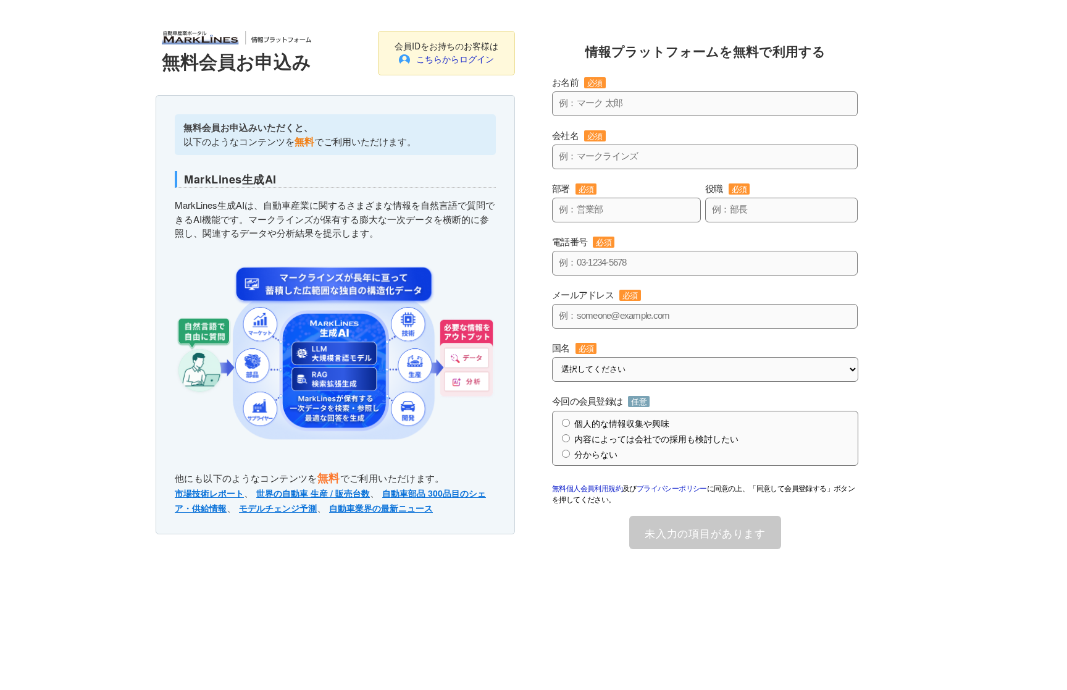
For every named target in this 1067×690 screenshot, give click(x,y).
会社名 (577, 135)
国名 (572, 348)
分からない (595, 455)
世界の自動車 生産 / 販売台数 (313, 493)
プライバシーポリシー (672, 487)
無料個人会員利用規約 (587, 487)
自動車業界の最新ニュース (381, 508)
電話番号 (581, 242)
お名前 (577, 82)
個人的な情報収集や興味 (621, 424)
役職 (726, 188)
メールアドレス (595, 295)
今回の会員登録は (599, 401)
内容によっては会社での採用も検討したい (656, 439)
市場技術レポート (209, 493)
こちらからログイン (455, 59)
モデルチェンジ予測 (278, 508)
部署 (572, 188)
